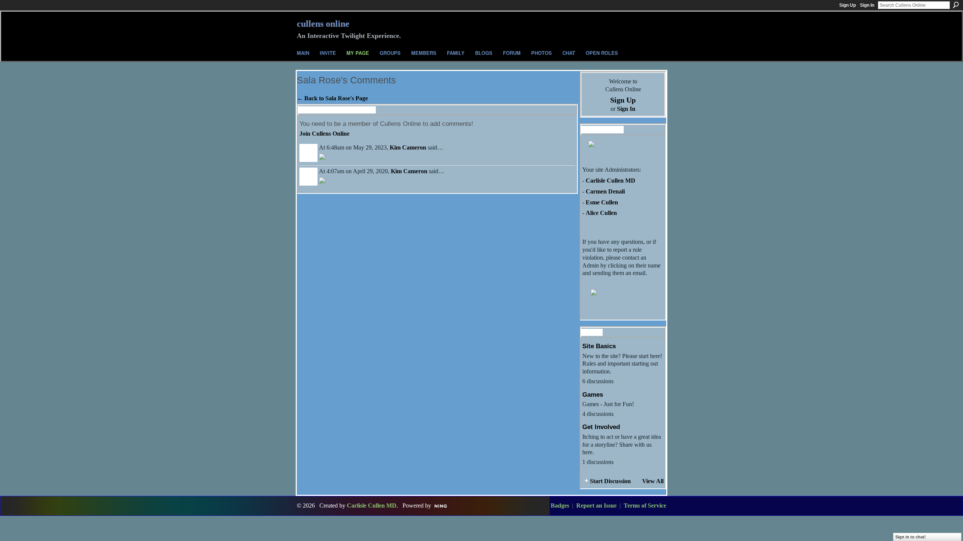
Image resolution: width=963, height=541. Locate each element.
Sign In (867, 5)
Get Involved (601, 427)
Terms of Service (645, 505)
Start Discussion (610, 481)
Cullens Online (323, 24)
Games (592, 394)
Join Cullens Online (324, 133)
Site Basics (599, 346)
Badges (560, 505)
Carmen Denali (605, 191)
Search (956, 5)
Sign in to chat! (910, 537)
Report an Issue (596, 505)
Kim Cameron (408, 147)
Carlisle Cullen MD (610, 180)
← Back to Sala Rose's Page (332, 98)
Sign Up (847, 5)
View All (653, 481)
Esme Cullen (602, 202)
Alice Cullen (601, 213)
